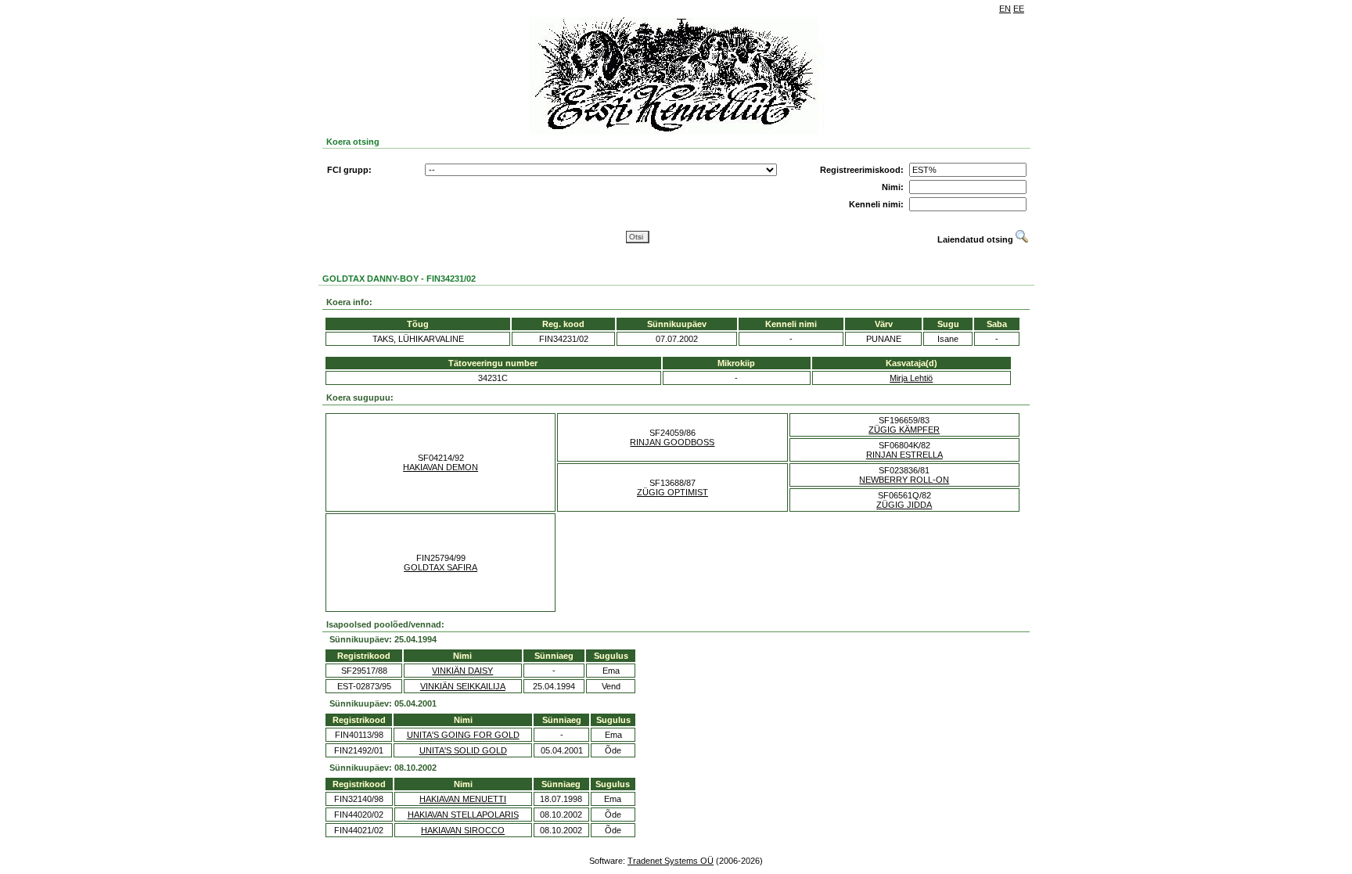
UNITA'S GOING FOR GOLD (463, 734)
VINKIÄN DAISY (462, 670)
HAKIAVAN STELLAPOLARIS (463, 814)
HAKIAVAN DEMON (440, 467)
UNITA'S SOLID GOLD (463, 750)
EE (1018, 8)
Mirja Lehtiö (911, 378)
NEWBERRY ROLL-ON (904, 479)
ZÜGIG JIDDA (904, 504)
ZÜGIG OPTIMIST (672, 492)
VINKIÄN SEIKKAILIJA (462, 686)
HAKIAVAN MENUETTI (462, 799)
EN (1005, 8)
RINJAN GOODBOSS (672, 442)
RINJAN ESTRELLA (904, 454)
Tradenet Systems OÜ (670, 860)
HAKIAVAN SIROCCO (463, 830)
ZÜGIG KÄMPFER (904, 429)
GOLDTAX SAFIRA (440, 567)
